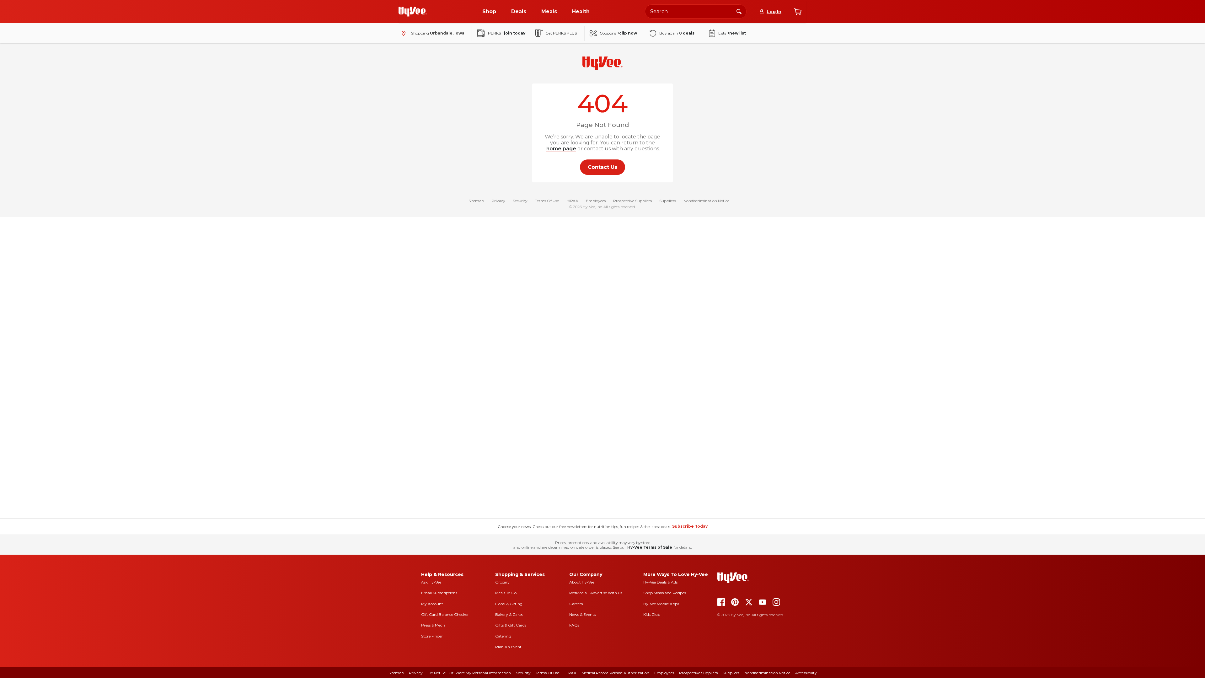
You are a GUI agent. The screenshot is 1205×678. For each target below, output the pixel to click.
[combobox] (696, 11)
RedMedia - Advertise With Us (595, 592)
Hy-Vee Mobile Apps (661, 603)
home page (561, 149)
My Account (432, 603)
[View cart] (797, 11)
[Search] (739, 11)
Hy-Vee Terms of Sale (649, 547)
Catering (503, 636)
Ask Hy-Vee (431, 582)
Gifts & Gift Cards (510, 625)
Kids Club (651, 614)
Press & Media (433, 625)
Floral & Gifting (508, 603)
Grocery (502, 582)
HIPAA (572, 200)
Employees (596, 200)
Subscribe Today (690, 526)
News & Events (582, 614)
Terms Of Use (547, 200)
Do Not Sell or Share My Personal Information (469, 672)
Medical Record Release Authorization (615, 672)
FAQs (574, 625)
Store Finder (432, 636)
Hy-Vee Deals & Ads (660, 582)
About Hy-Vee (581, 582)
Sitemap (476, 200)
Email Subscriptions (439, 592)
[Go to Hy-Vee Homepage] (413, 12)
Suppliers (667, 200)
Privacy (498, 200)
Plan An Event (508, 646)
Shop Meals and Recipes (664, 592)
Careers (576, 603)
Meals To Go (506, 592)
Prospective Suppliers (632, 200)
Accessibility (806, 672)
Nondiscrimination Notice (706, 200)
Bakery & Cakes (509, 614)
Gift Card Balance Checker (445, 614)
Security (520, 200)
